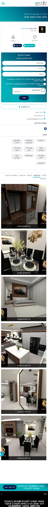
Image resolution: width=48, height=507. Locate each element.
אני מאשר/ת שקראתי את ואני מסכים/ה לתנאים (24, 84)
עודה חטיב (27, 14)
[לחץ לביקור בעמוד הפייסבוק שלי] (45, 128)
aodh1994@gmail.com (35, 119)
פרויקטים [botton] (36, 175)
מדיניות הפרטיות (20, 84)
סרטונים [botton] (22, 175)
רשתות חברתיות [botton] (11, 175)
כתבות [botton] (29, 175)
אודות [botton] (44, 175)
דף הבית (44, 14)
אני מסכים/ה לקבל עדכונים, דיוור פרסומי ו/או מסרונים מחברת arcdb (25, 80)
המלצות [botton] (43, 179)
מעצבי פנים (36, 14)
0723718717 (38, 116)
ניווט (45, 494)
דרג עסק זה (25, 107)
